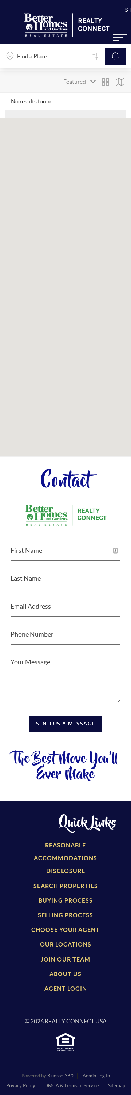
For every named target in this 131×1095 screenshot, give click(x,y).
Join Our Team (65, 959)
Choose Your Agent (65, 929)
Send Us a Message (65, 723)
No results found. (32, 101)
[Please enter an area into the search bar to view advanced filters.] (94, 56)
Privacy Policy (20, 1085)
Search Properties (65, 886)
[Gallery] (105, 82)
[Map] (120, 82)
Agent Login (65, 988)
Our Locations (65, 944)
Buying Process (66, 900)
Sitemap (116, 1085)
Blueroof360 (60, 1076)
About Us (65, 974)
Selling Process (65, 915)
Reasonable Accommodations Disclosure (65, 858)
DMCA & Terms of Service (71, 1085)
